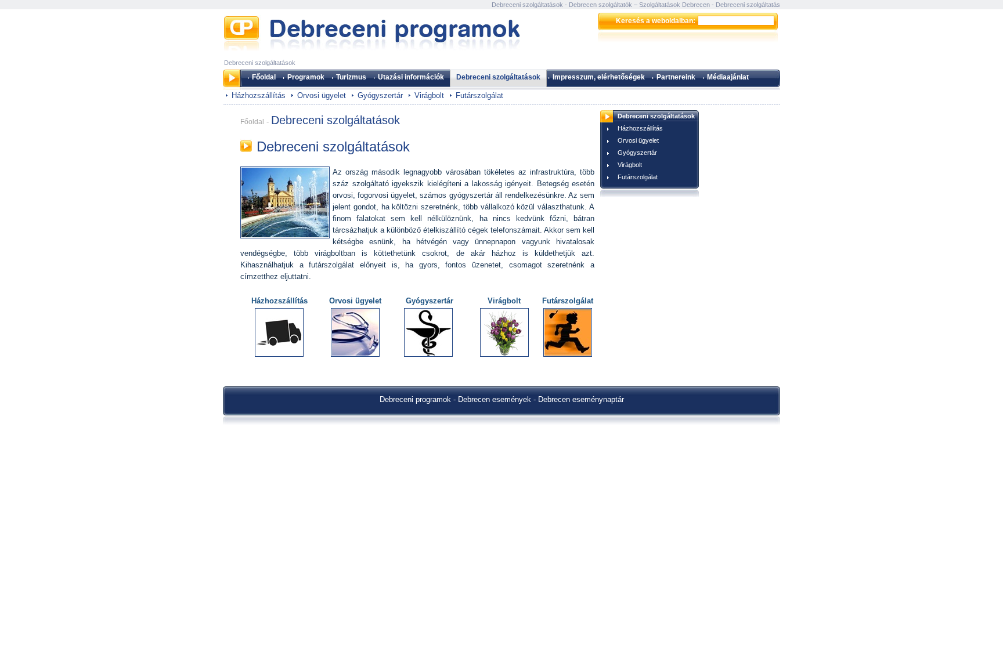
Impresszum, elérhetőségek (599, 77)
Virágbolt (429, 95)
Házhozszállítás (259, 95)
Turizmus (351, 77)
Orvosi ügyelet (321, 95)
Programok (305, 77)
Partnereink (675, 77)
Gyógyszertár (380, 95)
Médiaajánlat (728, 77)
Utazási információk (411, 77)
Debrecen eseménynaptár (581, 399)
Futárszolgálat (479, 95)
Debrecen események (494, 399)
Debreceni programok (415, 399)
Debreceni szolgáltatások (498, 77)
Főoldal (264, 77)
